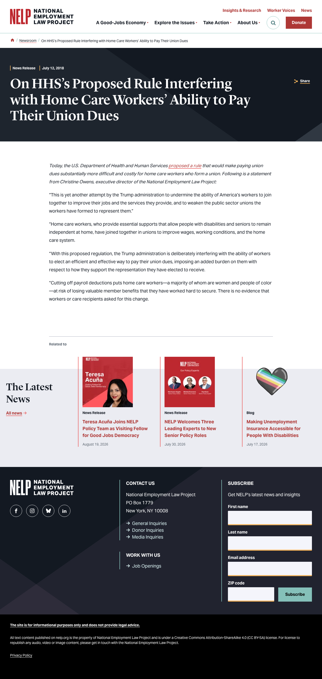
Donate (299, 22)
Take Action (216, 22)
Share (305, 81)
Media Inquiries (147, 537)
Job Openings (146, 566)
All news (14, 413)
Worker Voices (281, 10)
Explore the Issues (174, 22)
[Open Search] (273, 22)
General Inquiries (149, 523)
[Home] (12, 40)
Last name (238, 532)
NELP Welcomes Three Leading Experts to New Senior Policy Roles (190, 428)
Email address (241, 557)
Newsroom (27, 40)
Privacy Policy (21, 655)
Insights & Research (242, 10)
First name (238, 506)
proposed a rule (185, 165)
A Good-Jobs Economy (121, 22)
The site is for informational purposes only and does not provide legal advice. (75, 625)
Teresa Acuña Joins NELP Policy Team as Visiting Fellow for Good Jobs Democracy (115, 428)
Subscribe (295, 594)
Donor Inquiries (148, 530)
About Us (247, 22)
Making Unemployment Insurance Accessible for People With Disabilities (274, 428)
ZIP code (236, 583)
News (306, 10)
